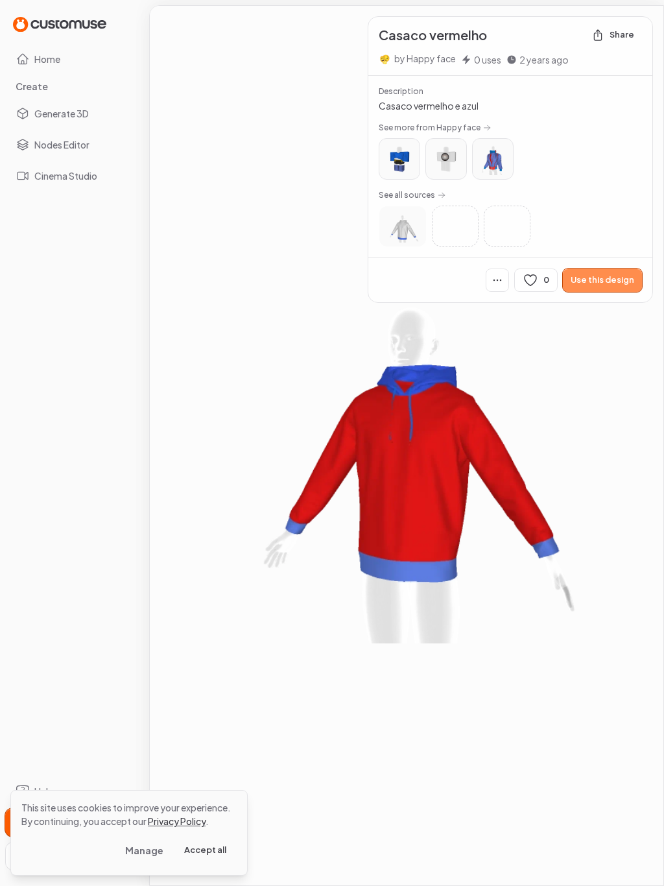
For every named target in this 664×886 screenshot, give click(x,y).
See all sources (407, 195)
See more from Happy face (429, 127)
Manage (144, 850)
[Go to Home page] (59, 24)
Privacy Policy (177, 821)
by (425, 58)
